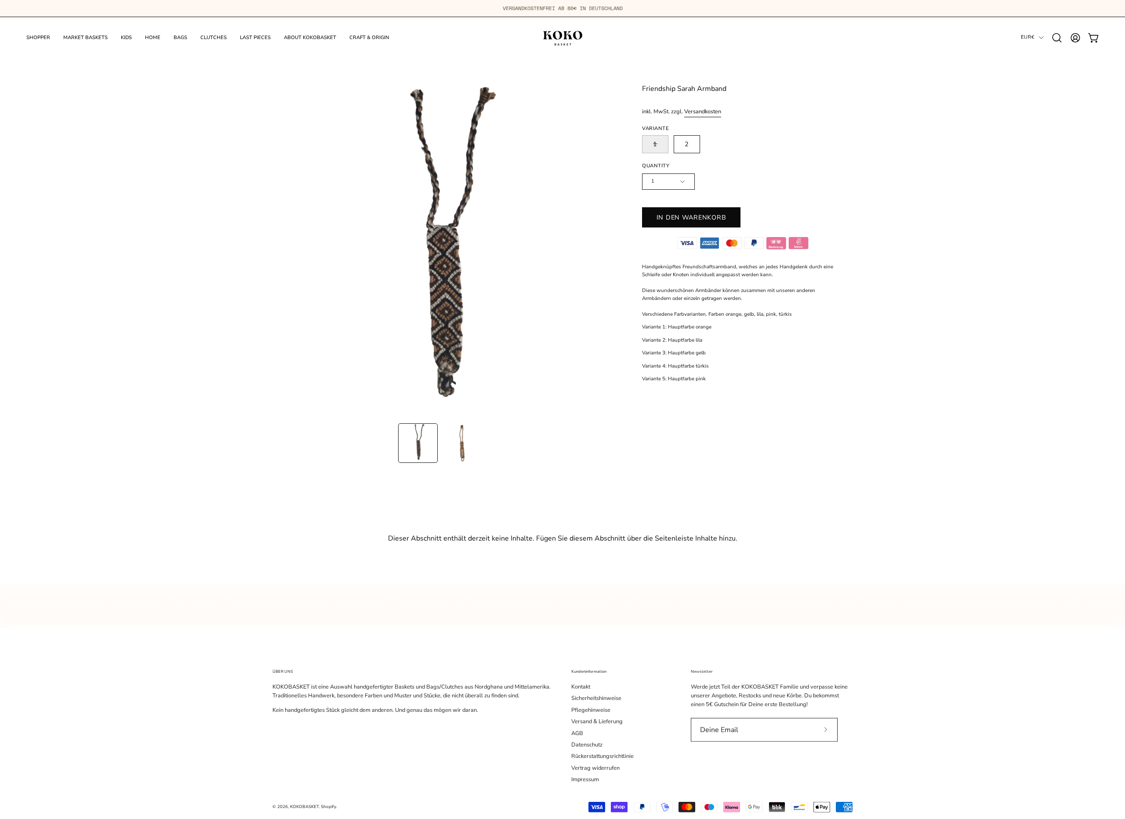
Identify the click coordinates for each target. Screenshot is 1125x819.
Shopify (328, 806)
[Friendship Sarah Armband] (418, 443)
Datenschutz (586, 745)
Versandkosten (702, 111)
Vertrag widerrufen (595, 768)
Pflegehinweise (590, 710)
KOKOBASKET (304, 806)
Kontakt (580, 687)
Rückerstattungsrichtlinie (602, 756)
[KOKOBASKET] (562, 37)
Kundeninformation (588, 671)
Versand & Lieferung (597, 721)
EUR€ (1027, 37)
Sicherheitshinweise (596, 698)
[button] (1057, 38)
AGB (577, 733)
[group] (562, 8)
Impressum (585, 779)
